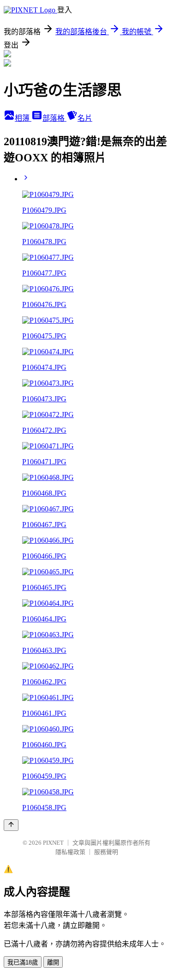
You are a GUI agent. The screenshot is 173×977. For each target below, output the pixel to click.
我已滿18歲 (22, 962)
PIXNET (53, 842)
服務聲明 (106, 851)
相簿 (23, 118)
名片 (85, 118)
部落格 (54, 118)
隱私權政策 (70, 851)
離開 (53, 962)
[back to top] (11, 825)
